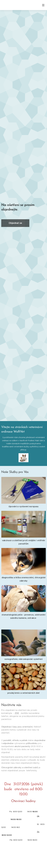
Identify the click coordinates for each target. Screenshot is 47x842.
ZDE (17, 713)
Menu (43, 5)
